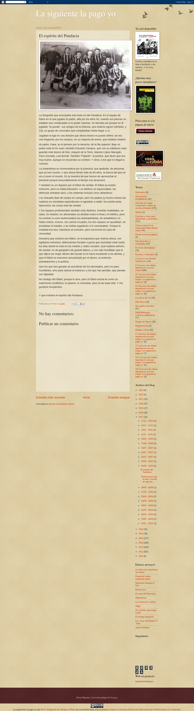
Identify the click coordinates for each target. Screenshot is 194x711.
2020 (141, 404)
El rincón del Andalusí (145, 248)
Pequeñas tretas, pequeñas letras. (143, 577)
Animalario (140, 192)
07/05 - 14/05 (147, 492)
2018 (141, 413)
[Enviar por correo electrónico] (73, 303)
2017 (141, 417)
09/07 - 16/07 (147, 452)
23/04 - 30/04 (147, 496)
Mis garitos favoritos (144, 306)
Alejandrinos (141, 598)
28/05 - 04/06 (147, 487)
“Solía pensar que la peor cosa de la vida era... (149, 479)
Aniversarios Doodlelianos (141, 197)
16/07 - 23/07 (147, 448)
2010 (141, 556)
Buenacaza (140, 589)
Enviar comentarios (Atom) (61, 404)
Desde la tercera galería (146, 234)
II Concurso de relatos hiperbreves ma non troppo (145, 267)
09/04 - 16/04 (147, 505)
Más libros (140, 302)
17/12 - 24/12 (147, 421)
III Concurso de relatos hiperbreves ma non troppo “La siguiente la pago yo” (145, 278)
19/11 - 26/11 (147, 430)
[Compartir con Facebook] (81, 303)
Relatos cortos (142, 330)
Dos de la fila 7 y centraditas (143, 242)
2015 (141, 534)
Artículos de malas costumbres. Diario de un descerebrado (145, 205)
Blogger (113, 697)
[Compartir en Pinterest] (83, 303)
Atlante (138, 212)
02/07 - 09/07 (147, 457)
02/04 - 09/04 (147, 510)
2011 (141, 552)
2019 (141, 408)
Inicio (86, 397)
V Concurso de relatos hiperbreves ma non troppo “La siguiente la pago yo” (145, 338)
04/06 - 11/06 (147, 466)
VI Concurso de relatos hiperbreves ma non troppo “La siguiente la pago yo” (146, 349)
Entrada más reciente (50, 397)
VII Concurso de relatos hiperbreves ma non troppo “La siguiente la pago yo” (146, 361)
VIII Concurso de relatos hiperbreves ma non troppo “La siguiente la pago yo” (146, 373)
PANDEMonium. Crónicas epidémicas (145, 313)
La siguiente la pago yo (76, 13)
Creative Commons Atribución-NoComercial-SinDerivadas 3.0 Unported (144, 709)
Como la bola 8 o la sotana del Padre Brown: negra (146, 228)
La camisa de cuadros (145, 602)
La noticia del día (143, 298)
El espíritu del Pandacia (147, 471)
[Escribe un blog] (75, 303)
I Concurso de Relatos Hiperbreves (145, 259)
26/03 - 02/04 (147, 514)
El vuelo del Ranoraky (145, 594)
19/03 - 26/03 (147, 519)
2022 (141, 394)
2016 (141, 529)
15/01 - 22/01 (147, 523)
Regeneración (141, 326)
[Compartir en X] (78, 303)
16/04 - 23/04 (147, 501)
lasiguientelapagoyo (144, 681)
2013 (141, 543)
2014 (141, 538)
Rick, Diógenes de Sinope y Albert (58, 709)
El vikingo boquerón (144, 617)
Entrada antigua (119, 397)
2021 (141, 399)
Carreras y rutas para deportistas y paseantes (146, 217)
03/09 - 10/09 (147, 439)
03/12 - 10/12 (147, 425)
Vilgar (138, 606)
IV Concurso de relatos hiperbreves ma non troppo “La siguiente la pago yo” (146, 290)
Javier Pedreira (142, 627)
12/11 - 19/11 (147, 434)
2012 (141, 547)
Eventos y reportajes (145, 254)
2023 (141, 390)
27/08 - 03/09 (147, 443)
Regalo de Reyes (143, 322)
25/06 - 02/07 (147, 461)
